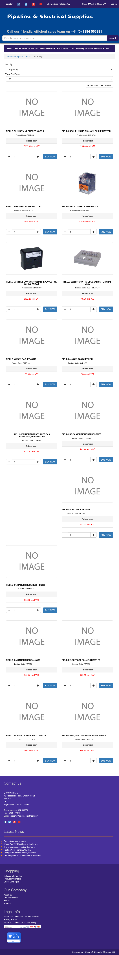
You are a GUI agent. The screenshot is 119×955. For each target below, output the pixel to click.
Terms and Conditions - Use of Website (21, 916)
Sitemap (7, 903)
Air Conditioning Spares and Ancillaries (88, 48)
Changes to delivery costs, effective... (21, 852)
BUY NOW (50, 156)
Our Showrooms (11, 897)
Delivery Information (13, 875)
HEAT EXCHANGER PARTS (17, 48)
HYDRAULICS (34, 48)
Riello (28, 56)
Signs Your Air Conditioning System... (21, 843)
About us (8, 894)
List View (107, 85)
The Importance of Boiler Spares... (19, 846)
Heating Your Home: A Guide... (17, 849)
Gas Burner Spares (14, 56)
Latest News (14, 831)
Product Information (12, 878)
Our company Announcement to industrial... (23, 855)
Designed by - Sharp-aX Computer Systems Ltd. (93, 952)
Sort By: (9, 64)
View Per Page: (12, 74)
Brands (7, 900)
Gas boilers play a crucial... (16, 841)
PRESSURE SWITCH (47, 48)
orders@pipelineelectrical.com (24, 815)
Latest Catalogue (11, 881)
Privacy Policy (10, 919)
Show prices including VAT (59, 3)
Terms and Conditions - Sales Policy (20, 922)
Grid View (93, 85)
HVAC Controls (64, 48)
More (109, 48)
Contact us (12, 783)
